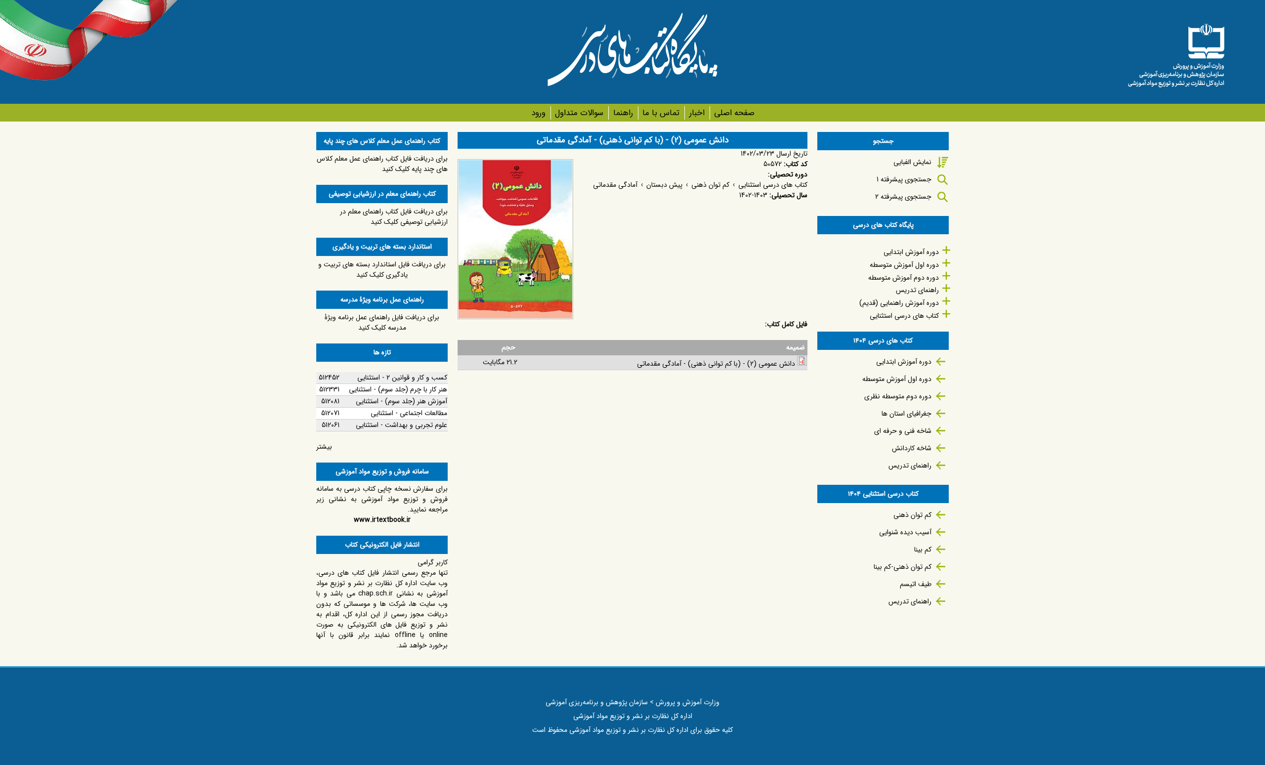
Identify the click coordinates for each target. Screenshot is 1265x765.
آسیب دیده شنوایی (905, 532)
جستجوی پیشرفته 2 (903, 196)
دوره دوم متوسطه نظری (897, 396)
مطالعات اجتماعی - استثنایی (409, 413)
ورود (538, 113)
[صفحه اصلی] (1176, 52)
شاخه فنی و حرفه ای (902, 430)
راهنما (622, 113)
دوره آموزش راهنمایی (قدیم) (899, 303)
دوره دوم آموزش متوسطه (903, 277)
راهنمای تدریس (917, 290)
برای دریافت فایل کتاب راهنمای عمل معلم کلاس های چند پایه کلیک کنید (382, 163)
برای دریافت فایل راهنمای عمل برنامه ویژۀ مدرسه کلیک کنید (382, 322)
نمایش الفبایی (912, 162)
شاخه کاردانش (911, 448)
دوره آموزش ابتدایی (911, 252)
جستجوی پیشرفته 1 (904, 179)
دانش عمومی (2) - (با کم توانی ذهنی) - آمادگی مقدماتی (716, 363)
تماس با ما (660, 113)
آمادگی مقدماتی (615, 184)
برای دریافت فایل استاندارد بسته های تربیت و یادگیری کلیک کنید (382, 269)
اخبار (696, 113)
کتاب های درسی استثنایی (772, 184)
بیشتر (324, 446)
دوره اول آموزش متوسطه (904, 264)
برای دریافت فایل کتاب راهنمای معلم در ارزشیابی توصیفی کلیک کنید (394, 216)
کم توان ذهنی (710, 184)
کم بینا (922, 549)
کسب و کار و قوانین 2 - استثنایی (402, 377)
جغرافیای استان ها (906, 413)
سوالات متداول (579, 113)
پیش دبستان (664, 184)
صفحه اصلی (734, 113)
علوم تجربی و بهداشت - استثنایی (401, 425)
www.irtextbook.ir (382, 519)
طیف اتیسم (915, 584)
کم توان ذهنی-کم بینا (902, 566)
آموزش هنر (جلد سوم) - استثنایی (401, 401)
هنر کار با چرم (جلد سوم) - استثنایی (398, 389)
